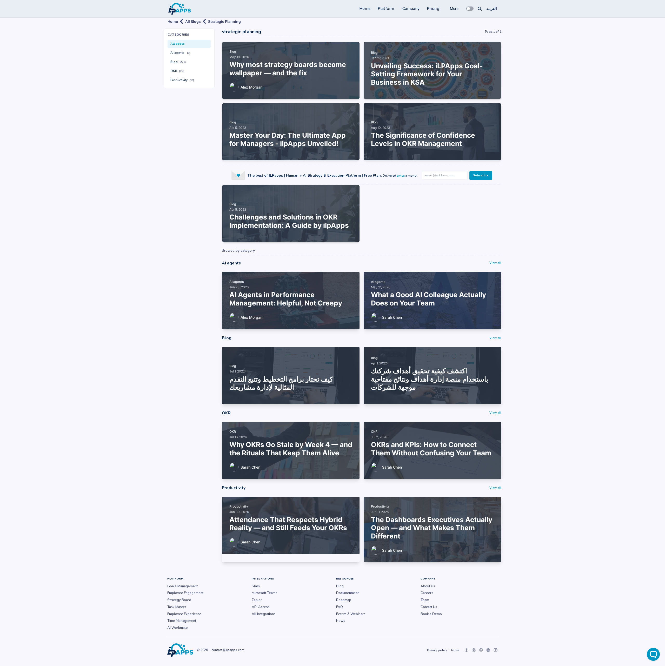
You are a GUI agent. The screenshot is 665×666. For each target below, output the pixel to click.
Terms (455, 650)
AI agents (180, 53)
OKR (177, 71)
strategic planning (224, 21)
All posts (177, 44)
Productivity (182, 80)
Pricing (433, 8)
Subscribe (481, 175)
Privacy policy (437, 650)
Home (365, 8)
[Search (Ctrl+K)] (479, 8)
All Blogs (193, 21)
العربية (491, 8)
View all (495, 263)
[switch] (470, 8)
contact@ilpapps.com (227, 650)
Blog (178, 62)
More (454, 8)
